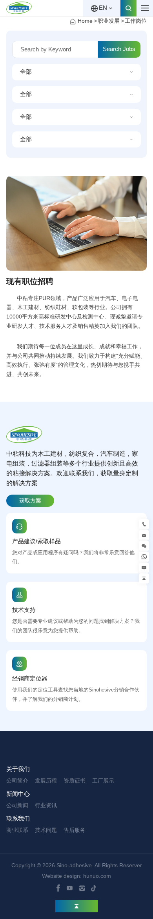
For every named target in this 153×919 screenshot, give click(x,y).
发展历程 (46, 781)
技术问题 (46, 830)
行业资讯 (46, 805)
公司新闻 (17, 805)
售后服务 (75, 830)
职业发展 (109, 21)
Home (85, 21)
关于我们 (18, 769)
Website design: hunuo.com (76, 876)
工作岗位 (136, 21)
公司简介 (17, 781)
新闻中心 (18, 794)
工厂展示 (103, 781)
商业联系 (17, 830)
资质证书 (75, 781)
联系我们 (18, 818)
